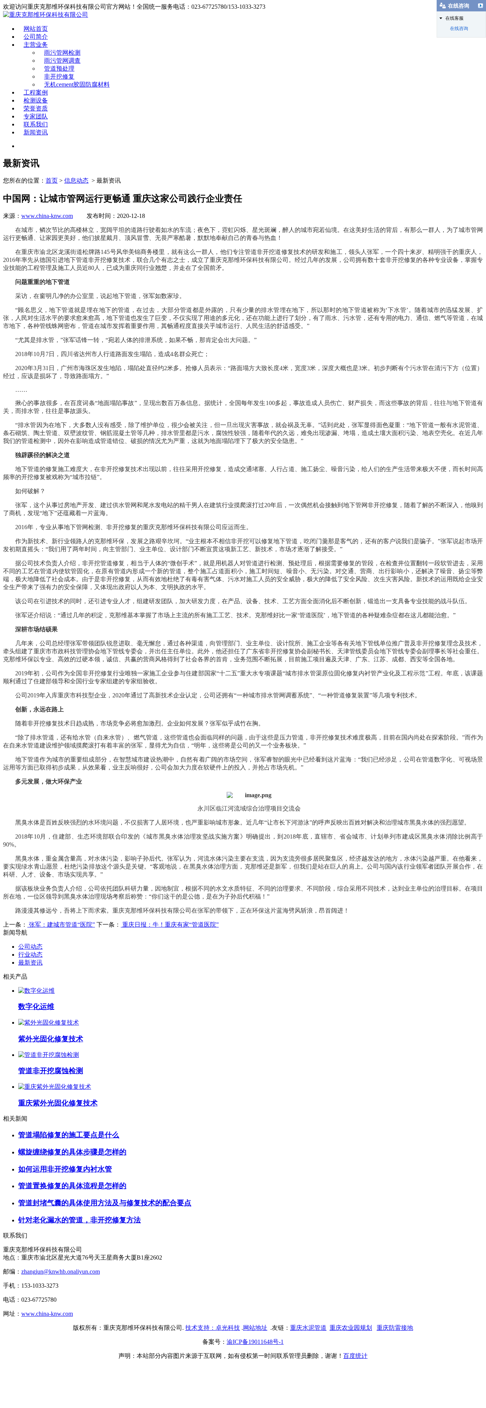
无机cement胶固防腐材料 (77, 84)
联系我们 (36, 124)
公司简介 (36, 36)
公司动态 (30, 946)
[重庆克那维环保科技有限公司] (45, 14)
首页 (52, 180)
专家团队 (36, 116)
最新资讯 (30, 962)
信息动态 (76, 180)
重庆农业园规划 (351, 1327)
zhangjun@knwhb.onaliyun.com (60, 1271)
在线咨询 (459, 28)
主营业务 (36, 44)
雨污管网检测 (62, 52)
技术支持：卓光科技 (212, 1327)
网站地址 (255, 1327)
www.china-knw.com (47, 216)
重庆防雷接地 (395, 1327)
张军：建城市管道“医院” (61, 924)
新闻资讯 (36, 132)
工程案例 (36, 92)
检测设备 (36, 100)
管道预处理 (59, 68)
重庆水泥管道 (308, 1327)
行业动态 (30, 954)
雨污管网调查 (62, 60)
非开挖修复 (59, 76)
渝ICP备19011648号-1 (255, 1342)
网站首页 (36, 28)
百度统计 (355, 1356)
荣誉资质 (36, 108)
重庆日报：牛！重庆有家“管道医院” (170, 924)
